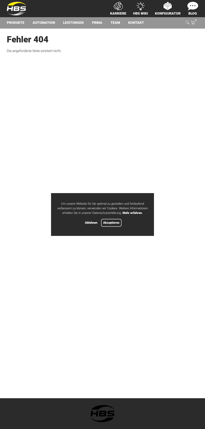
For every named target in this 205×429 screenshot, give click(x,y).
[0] (193, 23)
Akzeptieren (111, 222)
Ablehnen (91, 222)
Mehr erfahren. (133, 213)
